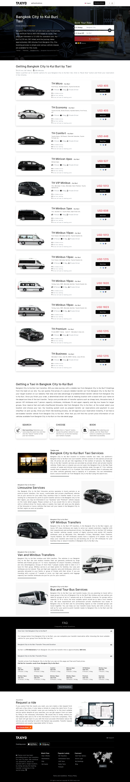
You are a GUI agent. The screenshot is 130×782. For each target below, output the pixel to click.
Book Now (103, 90)
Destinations (37, 3)
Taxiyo (18, 50)
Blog (76, 764)
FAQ (43, 761)
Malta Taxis (62, 764)
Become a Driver (99, 3)
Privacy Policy (72, 776)
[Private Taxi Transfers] (21, 3)
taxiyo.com (76, 780)
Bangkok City (34, 50)
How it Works (46, 756)
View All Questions (65, 687)
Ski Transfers (62, 756)
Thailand (25, 50)
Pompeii (60, 767)
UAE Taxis (61, 761)
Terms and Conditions (60, 776)
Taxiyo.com (54, 450)
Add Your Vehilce (80, 756)
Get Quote (45, 764)
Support (111, 737)
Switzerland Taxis (64, 758)
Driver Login (79, 758)
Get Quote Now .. (23, 727)
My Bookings (79, 761)
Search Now (95, 39)
